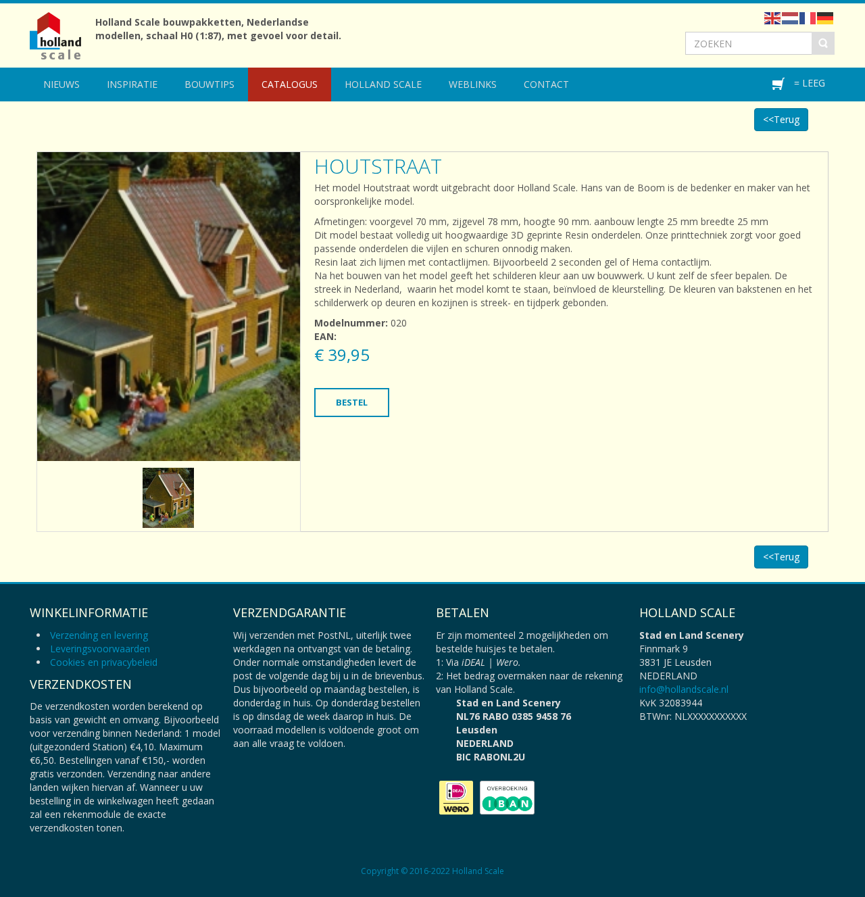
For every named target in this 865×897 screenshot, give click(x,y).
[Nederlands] (790, 17)
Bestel (352, 402)
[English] (773, 17)
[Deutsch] (826, 17)
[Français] (808, 17)
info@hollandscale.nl (683, 689)
